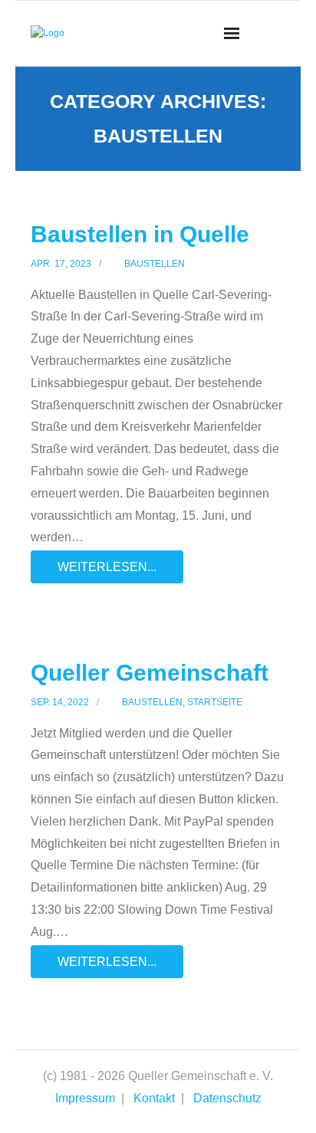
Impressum (85, 1098)
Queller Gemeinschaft (149, 672)
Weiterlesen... (107, 566)
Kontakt (154, 1098)
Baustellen (154, 263)
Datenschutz (227, 1098)
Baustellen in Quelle (140, 234)
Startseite (214, 702)
